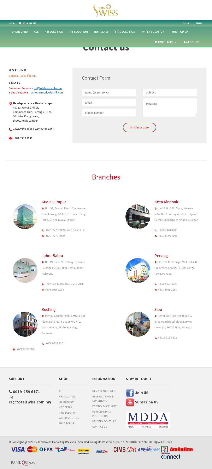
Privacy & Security (104, 406)
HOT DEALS (101, 32)
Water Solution (152, 32)
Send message (139, 127)
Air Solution (54, 32)
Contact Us (99, 426)
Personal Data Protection (101, 414)
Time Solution (125, 32)
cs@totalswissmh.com (48, 88)
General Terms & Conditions (103, 399)
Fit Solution (78, 32)
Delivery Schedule (104, 421)
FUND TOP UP (179, 32)
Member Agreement (104, 391)
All (36, 32)
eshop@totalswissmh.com (47, 92)
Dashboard (20, 32)
